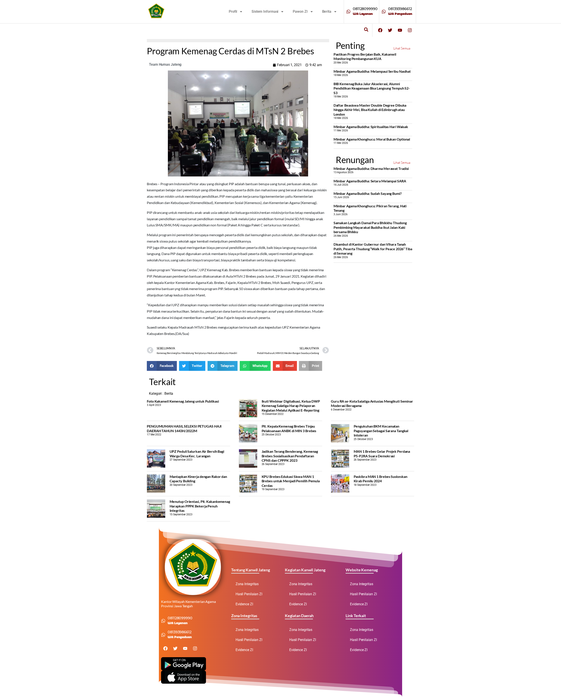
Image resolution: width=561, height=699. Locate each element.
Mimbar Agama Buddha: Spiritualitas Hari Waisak (371, 127)
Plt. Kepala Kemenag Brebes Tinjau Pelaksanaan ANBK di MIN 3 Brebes (289, 428)
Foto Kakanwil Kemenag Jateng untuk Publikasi (183, 401)
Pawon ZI (300, 11)
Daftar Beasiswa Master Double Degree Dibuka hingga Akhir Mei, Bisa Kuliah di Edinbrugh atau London (370, 109)
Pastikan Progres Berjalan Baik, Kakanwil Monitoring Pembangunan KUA (365, 56)
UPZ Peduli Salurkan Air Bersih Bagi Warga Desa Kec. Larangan (197, 453)
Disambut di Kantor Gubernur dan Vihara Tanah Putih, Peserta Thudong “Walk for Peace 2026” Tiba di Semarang (373, 248)
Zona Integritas (247, 584)
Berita (326, 11)
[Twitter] (390, 30)
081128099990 (365, 9)
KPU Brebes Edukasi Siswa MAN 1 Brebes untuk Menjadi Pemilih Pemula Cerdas (291, 481)
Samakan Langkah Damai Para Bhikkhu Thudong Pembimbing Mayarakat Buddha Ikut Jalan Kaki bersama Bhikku (370, 227)
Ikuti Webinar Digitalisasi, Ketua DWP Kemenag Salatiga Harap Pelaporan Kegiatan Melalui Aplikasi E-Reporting (291, 405)
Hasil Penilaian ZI (249, 594)
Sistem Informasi (265, 11)
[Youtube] (400, 30)
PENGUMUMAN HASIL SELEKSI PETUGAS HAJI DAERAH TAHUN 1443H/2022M (184, 428)
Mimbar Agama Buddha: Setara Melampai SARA (370, 181)
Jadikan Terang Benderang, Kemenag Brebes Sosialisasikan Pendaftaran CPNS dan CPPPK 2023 (290, 455)
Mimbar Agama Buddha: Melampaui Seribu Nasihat (372, 71)
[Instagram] (409, 30)
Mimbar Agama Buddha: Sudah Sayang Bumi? (368, 193)
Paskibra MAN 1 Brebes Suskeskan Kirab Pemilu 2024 (380, 478)
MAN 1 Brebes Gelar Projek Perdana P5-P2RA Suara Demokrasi (382, 453)
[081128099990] (348, 11)
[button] (366, 29)
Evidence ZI (244, 604)
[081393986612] (384, 11)
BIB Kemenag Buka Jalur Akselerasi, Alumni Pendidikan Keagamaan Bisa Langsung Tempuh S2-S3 (372, 88)
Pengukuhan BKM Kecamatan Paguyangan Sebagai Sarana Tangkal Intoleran (381, 430)
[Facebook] (380, 30)
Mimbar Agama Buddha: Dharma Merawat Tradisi (371, 168)
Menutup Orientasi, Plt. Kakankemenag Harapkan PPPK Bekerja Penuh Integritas (200, 505)
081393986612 (400, 9)
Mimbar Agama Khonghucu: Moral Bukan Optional (372, 139)
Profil (233, 11)
